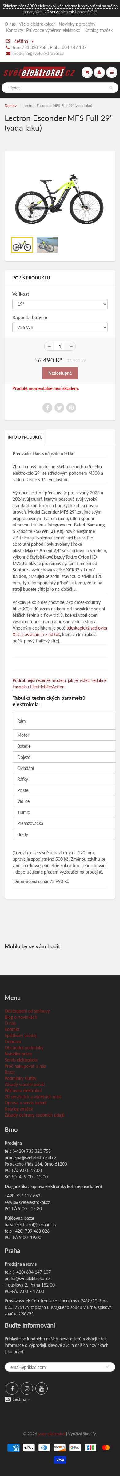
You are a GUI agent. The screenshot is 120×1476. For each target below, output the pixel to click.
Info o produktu (25, 437)
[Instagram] (27, 1388)
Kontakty (14, 30)
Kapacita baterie (29, 317)
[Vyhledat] (111, 88)
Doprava (13, 1041)
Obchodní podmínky (24, 1047)
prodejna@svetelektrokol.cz (38, 53)
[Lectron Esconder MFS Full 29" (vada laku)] (60, 195)
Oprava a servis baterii (25, 1102)
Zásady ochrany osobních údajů (35, 1115)
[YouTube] (41, 1388)
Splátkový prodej (20, 1035)
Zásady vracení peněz (25, 1084)
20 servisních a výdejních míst (33, 1096)
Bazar (10, 1072)
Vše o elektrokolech (37, 24)
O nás (10, 24)
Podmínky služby (20, 1078)
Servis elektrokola (21, 1059)
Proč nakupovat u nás (25, 1066)
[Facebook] (12, 1388)
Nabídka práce (18, 1053)
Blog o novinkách (21, 1017)
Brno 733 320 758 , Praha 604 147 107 (48, 47)
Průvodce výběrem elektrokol (53, 30)
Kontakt (12, 1029)
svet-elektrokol (51, 1433)
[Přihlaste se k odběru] (108, 1367)
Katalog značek (98, 30)
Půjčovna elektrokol (23, 1090)
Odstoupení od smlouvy (27, 1010)
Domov (11, 105)
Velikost (20, 294)
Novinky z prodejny (77, 24)
